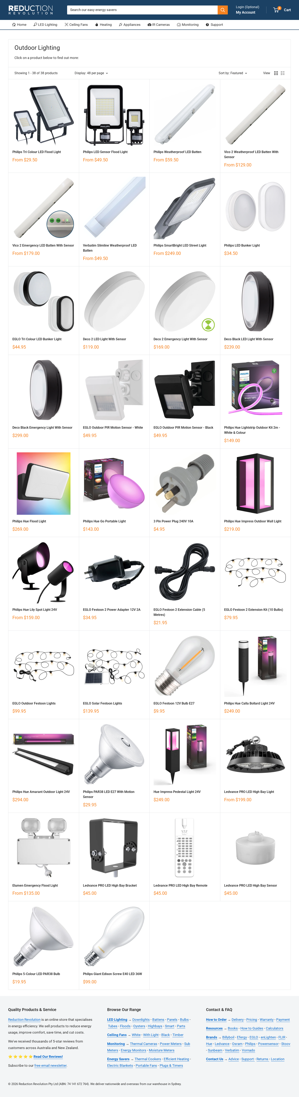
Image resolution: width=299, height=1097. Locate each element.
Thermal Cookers (148, 1059)
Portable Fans (146, 1065)
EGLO (254, 1037)
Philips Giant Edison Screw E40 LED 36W (112, 974)
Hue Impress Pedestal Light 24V (177, 792)
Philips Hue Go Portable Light (104, 521)
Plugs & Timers (171, 1065)
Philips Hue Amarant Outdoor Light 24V (41, 792)
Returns (262, 1059)
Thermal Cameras (143, 1044)
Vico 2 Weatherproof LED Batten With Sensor (251, 154)
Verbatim (232, 1050)
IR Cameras (160, 25)
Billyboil (228, 1037)
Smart (169, 1026)
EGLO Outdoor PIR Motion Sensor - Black (183, 427)
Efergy (242, 1037)
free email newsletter (50, 1065)
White (136, 1035)
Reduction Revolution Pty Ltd (38, 1084)
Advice (233, 1059)
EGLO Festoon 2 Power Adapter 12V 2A (112, 610)
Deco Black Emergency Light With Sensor (42, 427)
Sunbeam (215, 1050)
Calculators (274, 1028)
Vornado (248, 1050)
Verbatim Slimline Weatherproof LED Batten (110, 248)
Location (277, 1059)
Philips (250, 1044)
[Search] (223, 9)
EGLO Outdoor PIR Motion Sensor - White (113, 427)
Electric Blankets (120, 1065)
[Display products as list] (283, 73)
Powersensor (268, 1044)
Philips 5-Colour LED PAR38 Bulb (36, 974)
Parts (181, 1026)
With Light (151, 1035)
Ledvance (222, 1044)
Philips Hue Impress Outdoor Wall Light (252, 521)
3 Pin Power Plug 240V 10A (173, 521)
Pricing (251, 1020)
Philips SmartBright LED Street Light (180, 245)
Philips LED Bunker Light (242, 245)
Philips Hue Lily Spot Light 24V (34, 610)
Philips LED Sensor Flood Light (105, 152)
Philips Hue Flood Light (29, 521)
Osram (237, 1044)
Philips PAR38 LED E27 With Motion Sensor (108, 794)
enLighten (268, 1037)
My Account (245, 12)
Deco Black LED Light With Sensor (248, 339)
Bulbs (184, 1020)
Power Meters (171, 1044)
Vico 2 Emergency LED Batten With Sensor (43, 245)
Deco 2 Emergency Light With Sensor (180, 339)
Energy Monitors (133, 1050)
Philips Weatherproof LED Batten (177, 152)
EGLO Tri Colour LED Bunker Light (36, 339)
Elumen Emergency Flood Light (35, 885)
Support (216, 25)
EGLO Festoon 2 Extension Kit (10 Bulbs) (253, 610)
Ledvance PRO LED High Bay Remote (180, 885)
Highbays (155, 1026)
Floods (125, 1026)
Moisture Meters (162, 1050)
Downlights (141, 1020)
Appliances (132, 25)
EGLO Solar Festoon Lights (102, 703)
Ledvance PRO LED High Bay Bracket (110, 885)
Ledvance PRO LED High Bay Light (249, 792)
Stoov (285, 1044)
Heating (105, 25)
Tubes (112, 1026)
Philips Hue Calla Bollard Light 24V (249, 703)
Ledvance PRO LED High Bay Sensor (250, 885)
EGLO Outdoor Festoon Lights (34, 703)
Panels (172, 1020)
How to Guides (251, 1028)
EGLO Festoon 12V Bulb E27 (174, 703)
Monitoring (190, 25)
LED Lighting (47, 25)
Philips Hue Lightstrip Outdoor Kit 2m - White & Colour (252, 430)
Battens (158, 1020)
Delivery (238, 1020)
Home (21, 25)
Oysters (139, 1026)
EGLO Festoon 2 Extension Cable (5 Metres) (179, 612)
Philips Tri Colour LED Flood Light (36, 152)
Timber (177, 1035)
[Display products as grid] (276, 73)
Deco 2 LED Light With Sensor (104, 339)
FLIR (281, 1037)
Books (233, 1028)
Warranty (267, 1020)
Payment (283, 1020)
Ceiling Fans (78, 25)
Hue (209, 1044)
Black (165, 1035)
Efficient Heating (176, 1059)
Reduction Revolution (24, 1020)
